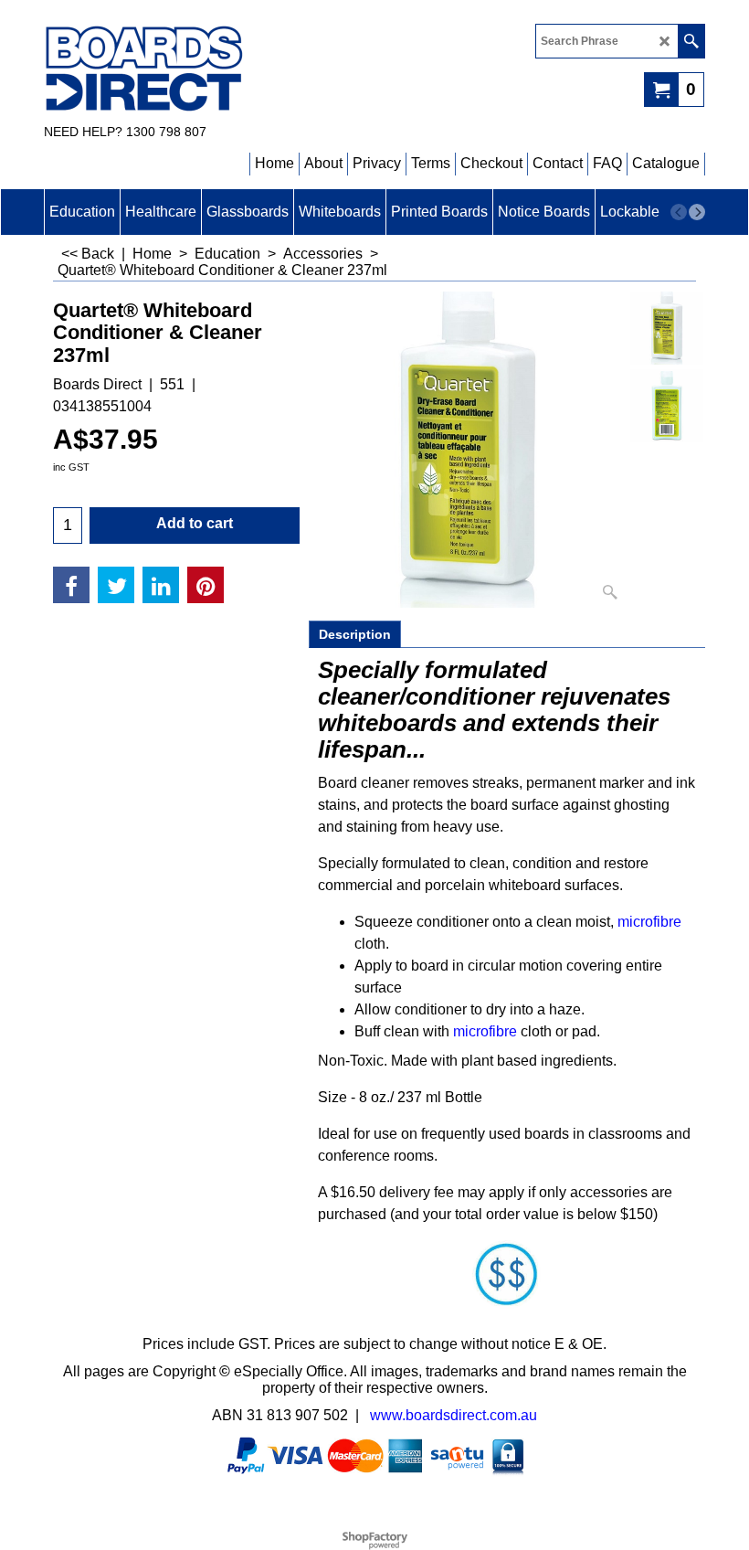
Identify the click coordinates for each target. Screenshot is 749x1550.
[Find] (691, 41)
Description (355, 634)
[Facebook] (71, 585)
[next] (697, 212)
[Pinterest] (205, 585)
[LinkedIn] (160, 585)
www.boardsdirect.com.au (453, 1415)
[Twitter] (116, 585)
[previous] (678, 212)
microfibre (649, 921)
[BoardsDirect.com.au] (204, 69)
